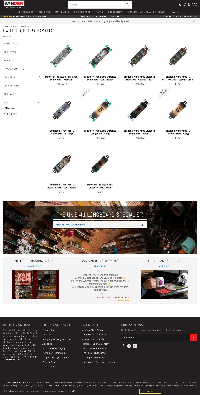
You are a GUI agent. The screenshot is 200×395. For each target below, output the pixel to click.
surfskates (8, 339)
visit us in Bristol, (26, 351)
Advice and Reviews (152, 11)
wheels (7, 345)
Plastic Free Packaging (53, 348)
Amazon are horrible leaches (59, 385)
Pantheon (11, 108)
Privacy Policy (49, 362)
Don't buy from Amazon (94, 348)
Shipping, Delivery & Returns (57, 339)
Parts (100, 11)
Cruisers (44, 11)
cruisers (34, 336)
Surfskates (62, 11)
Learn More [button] (73, 391)
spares (19, 345)
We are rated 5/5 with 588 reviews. (29, 16)
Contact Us (191, 16)
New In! (174, 11)
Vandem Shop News (92, 330)
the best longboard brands (20, 346)
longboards (22, 336)
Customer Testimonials (54, 352)
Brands (132, 11)
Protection (115, 11)
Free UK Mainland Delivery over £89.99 (100, 16)
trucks (31, 342)
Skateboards (82, 11)
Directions (47, 334)
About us (47, 343)
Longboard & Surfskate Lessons (98, 362)
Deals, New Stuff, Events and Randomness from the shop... (152, 330)
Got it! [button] (150, 391)
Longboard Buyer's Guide (55, 357)
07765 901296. (13, 360)
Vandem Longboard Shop (13, 382)
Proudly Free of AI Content (95, 343)
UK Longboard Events (93, 357)
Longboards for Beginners (95, 334)
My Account (48, 366)
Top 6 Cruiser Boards (93, 339)
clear (37, 102)
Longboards (26, 11)
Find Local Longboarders (95, 352)
